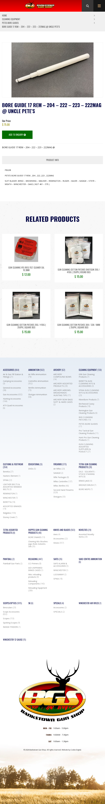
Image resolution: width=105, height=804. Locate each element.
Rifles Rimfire (61, 486)
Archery (59, 370)
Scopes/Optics (12, 603)
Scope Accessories (11, 613)
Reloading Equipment (37, 589)
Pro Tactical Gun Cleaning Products (88, 431)
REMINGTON (10, 493)
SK (30, 603)
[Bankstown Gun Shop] (39, 5)
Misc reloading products (34, 575)
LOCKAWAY (59, 574)
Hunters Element (11, 476)
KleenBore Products (89, 399)
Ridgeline (9, 513)
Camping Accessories (12, 382)
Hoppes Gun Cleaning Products (38, 531)
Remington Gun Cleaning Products (88, 411)
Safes (57, 559)
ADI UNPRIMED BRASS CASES (35, 569)
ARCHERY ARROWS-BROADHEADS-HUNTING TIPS (62, 392)
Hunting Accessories (12, 400)
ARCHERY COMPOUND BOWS (62, 377)
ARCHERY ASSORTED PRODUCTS (62, 384)
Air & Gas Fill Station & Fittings (13, 375)
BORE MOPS (86, 489)
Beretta (8, 471)
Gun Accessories (12, 394)
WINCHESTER (10, 498)
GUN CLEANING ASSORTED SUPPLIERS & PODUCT (86, 448)
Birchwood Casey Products (86, 405)
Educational (35, 464)
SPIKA (7, 480)
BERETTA (9, 502)
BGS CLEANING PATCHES (86, 418)
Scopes (8, 618)
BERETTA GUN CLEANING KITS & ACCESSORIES (87, 383)
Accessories (11, 370)
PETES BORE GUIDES (10, 23)
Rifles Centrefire (62, 481)
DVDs (32, 469)
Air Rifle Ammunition (37, 375)
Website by (71, 750)
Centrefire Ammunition (38, 382)
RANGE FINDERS (12, 627)
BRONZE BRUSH (87, 485)
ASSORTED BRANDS (12, 507)
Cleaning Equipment (11, 19)
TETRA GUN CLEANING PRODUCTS (88, 466)
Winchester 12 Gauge (14, 639)
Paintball (8, 559)
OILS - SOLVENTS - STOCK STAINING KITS (87, 474)
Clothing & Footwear (13, 466)
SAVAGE (58, 473)
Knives (58, 543)
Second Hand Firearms (63, 491)
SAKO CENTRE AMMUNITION (90, 560)
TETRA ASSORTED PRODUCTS (10, 531)
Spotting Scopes (11, 623)
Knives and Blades (64, 530)
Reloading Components (36, 582)
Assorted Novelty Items (86, 535)
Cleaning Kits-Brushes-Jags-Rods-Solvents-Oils (38, 544)
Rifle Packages (61, 477)
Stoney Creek (10, 517)
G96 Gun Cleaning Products (86, 375)
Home (4, 15)
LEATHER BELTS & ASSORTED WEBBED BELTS (12, 487)
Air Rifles (59, 469)
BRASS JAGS (85, 481)
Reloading (35, 559)
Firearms (60, 464)
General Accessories (12, 389)
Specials (58, 603)
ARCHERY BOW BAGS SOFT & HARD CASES (63, 402)
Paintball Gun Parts (12, 563)
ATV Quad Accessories (13, 406)
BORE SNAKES (36, 537)
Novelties (85, 530)
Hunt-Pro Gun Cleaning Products (89, 438)
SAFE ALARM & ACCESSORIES (60, 564)
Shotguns (59, 496)
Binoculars (9, 607)
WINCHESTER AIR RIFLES (90, 603)
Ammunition (36, 370)
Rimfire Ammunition (37, 389)
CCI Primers (34, 563)
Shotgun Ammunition (37, 395)
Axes (56, 534)
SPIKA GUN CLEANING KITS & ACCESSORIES (89, 392)
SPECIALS (59, 612)
